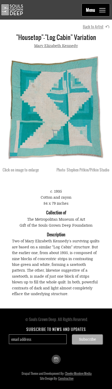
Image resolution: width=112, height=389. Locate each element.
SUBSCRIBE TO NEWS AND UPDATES (56, 329)
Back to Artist (93, 27)
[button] (56, 108)
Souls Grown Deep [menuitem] (12, 10)
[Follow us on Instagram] (56, 359)
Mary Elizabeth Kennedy (56, 46)
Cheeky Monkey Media (78, 373)
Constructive (65, 378)
